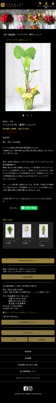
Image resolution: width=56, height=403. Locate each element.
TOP (5, 34)
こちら (34, 292)
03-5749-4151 (22, 296)
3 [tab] (32, 116)
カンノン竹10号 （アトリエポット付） (11, 241)
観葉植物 (11, 34)
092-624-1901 (19, 301)
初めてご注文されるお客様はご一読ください (21, 312)
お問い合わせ (28, 333)
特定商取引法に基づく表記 (28, 365)
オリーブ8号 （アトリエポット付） (28, 241)
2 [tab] (28, 116)
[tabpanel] (28, 77)
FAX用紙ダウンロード (28, 322)
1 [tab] (24, 116)
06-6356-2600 (19, 299)
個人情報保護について (28, 371)
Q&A (14, 339)
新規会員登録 (28, 277)
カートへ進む (38, 204)
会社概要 (28, 358)
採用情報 (41, 339)
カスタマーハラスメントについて (28, 378)
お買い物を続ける (19, 204)
